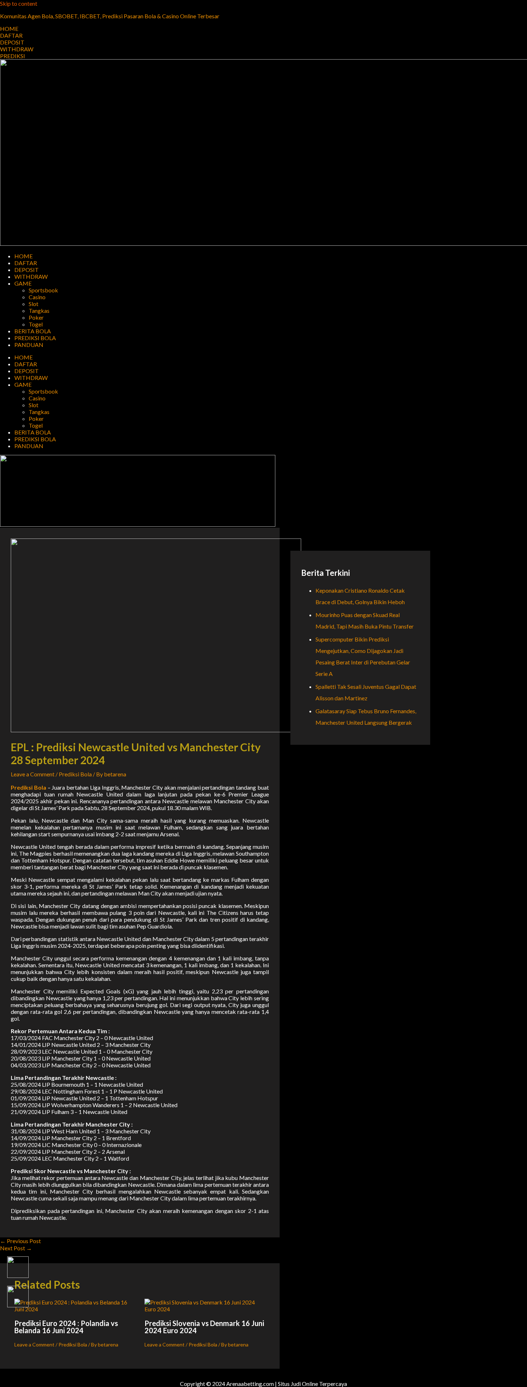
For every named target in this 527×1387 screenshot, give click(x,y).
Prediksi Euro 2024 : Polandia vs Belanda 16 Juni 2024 (66, 1327)
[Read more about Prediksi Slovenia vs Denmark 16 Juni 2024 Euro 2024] (205, 1309)
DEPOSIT (26, 269)
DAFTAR (25, 262)
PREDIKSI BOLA (35, 337)
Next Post (16, 1248)
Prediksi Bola (75, 774)
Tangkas (39, 310)
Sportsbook (43, 290)
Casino (37, 296)
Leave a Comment (32, 774)
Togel (36, 324)
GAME (23, 283)
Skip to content (18, 3)
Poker (36, 317)
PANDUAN (28, 344)
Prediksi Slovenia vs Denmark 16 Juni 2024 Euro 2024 (204, 1327)
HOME (23, 256)
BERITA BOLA (32, 331)
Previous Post (20, 1240)
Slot (33, 303)
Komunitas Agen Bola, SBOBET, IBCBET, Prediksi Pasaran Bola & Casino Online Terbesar (109, 16)
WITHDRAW (31, 276)
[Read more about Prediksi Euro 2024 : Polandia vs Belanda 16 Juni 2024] (75, 1309)
